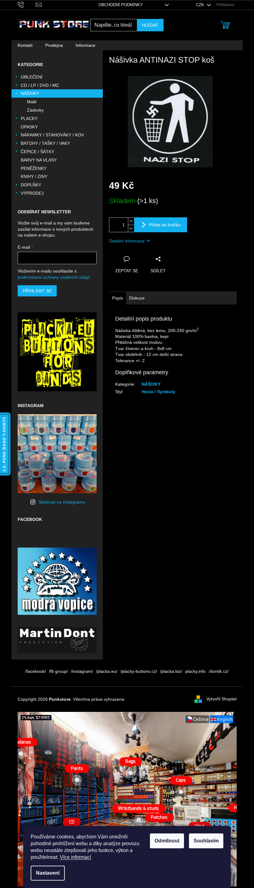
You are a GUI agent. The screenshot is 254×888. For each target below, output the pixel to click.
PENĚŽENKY (33, 168)
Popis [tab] (117, 297)
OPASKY (29, 126)
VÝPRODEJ (32, 193)
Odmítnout (167, 840)
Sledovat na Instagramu (61, 501)
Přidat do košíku (165, 224)
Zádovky (35, 110)
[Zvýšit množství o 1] (131, 221)
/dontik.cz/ (219, 671)
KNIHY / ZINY (34, 176)
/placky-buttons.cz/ (138, 671)
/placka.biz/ (171, 671)
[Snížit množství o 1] (131, 228)
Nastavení (47, 873)
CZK (200, 4)
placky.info (195, 671)
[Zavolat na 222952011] (27, 4)
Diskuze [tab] (137, 297)
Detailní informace (127, 240)
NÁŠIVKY (30, 93)
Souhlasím (206, 840)
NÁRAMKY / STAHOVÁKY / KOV (52, 134)
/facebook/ (35, 671)
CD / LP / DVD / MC (40, 85)
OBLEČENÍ (31, 76)
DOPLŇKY (31, 184)
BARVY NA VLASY (39, 160)
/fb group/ (58, 671)
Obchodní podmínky (121, 4)
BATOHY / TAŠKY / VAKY (45, 143)
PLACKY (29, 118)
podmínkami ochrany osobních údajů (54, 277)
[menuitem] (25, 45)
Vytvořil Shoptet (221, 698)
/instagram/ (82, 671)
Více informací (75, 857)
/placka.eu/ (106, 671)
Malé (32, 101)
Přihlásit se (37, 290)
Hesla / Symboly (158, 391)
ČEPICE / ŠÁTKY (37, 151)
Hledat (150, 25)
